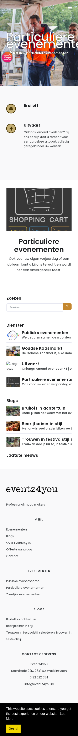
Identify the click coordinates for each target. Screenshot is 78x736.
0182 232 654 (39, 677)
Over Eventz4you (18, 543)
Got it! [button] (13, 728)
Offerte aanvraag (19, 549)
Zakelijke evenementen (23, 594)
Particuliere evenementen (25, 588)
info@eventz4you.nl (39, 684)
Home (16, 52)
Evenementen (16, 529)
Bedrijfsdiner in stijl (19, 626)
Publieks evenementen (23, 581)
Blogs (10, 536)
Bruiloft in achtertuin (21, 619)
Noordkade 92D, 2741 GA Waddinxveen (39, 671)
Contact (12, 556)
